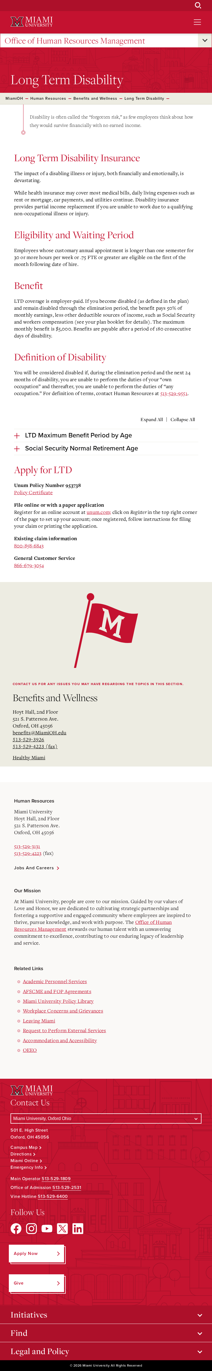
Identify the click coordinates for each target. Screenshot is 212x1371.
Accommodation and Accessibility (60, 1040)
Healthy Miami (29, 757)
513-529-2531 (66, 1187)
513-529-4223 (28, 853)
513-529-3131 (27, 846)
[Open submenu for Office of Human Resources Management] (205, 40)
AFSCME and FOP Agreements (57, 991)
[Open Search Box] (198, 5)
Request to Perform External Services (64, 1030)
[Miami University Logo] (31, 22)
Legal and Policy (39, 1351)
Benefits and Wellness (95, 98)
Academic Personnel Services (55, 981)
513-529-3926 (28, 739)
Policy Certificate (33, 492)
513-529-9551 (173, 393)
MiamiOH (14, 98)
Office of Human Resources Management (75, 40)
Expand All (152, 419)
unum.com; (99, 512)
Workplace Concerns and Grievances (63, 1010)
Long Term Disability (144, 98)
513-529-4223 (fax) (35, 746)
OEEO (30, 1050)
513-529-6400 (53, 1196)
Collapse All (183, 419)
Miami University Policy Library (58, 1001)
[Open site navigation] (197, 22)
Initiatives (28, 1314)
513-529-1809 (56, 1179)
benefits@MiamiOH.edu (40, 732)
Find (18, 1332)
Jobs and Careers (34, 868)
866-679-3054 (29, 565)
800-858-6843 (29, 545)
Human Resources (48, 98)
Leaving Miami (39, 1020)
